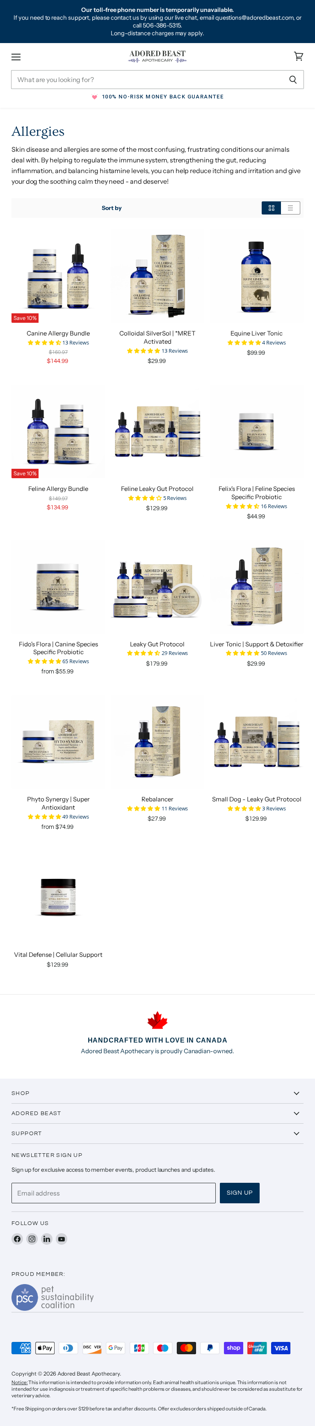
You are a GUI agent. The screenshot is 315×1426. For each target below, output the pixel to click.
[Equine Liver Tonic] (257, 276)
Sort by (112, 208)
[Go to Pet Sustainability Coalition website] (52, 1308)
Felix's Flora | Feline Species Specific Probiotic (257, 493)
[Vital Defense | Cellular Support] (58, 897)
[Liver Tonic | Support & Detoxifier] (257, 586)
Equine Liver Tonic (257, 333)
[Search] (293, 79)
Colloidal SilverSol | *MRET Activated (157, 337)
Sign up (240, 1193)
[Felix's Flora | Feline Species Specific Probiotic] (257, 431)
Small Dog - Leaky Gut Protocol (256, 799)
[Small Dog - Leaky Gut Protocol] (257, 742)
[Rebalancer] (157, 742)
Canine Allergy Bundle (58, 333)
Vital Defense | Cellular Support (58, 954)
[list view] (290, 207)
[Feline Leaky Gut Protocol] (157, 431)
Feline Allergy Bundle (58, 489)
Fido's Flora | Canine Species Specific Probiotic (58, 648)
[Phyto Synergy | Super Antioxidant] (58, 742)
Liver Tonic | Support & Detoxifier (257, 644)
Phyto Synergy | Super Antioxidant (58, 803)
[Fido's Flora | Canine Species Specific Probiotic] (58, 586)
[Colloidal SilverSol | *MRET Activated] (157, 276)
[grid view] (271, 207)
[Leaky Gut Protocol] (157, 586)
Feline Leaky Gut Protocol (157, 489)
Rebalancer (157, 799)
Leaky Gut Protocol (157, 644)
